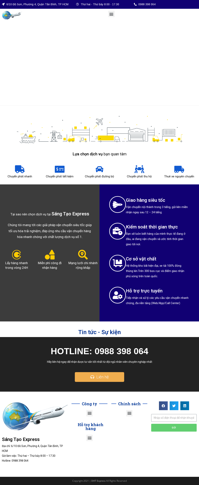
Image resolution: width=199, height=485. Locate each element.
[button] (111, 14)
